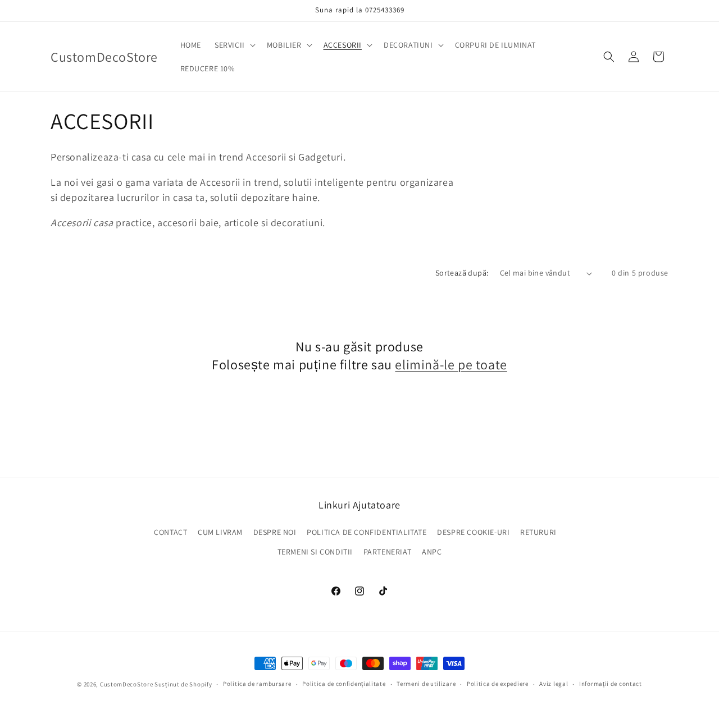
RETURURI (538, 532)
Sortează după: (462, 273)
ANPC (432, 552)
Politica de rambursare (257, 684)
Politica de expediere (498, 684)
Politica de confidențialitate (343, 684)
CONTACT (170, 532)
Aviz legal (553, 684)
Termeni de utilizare (426, 684)
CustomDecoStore (126, 684)
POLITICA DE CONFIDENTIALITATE (366, 532)
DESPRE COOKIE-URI (473, 532)
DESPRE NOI (275, 532)
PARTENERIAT (387, 552)
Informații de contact (610, 684)
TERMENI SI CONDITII (315, 552)
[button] (234, 45)
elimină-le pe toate (451, 364)
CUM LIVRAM (220, 532)
